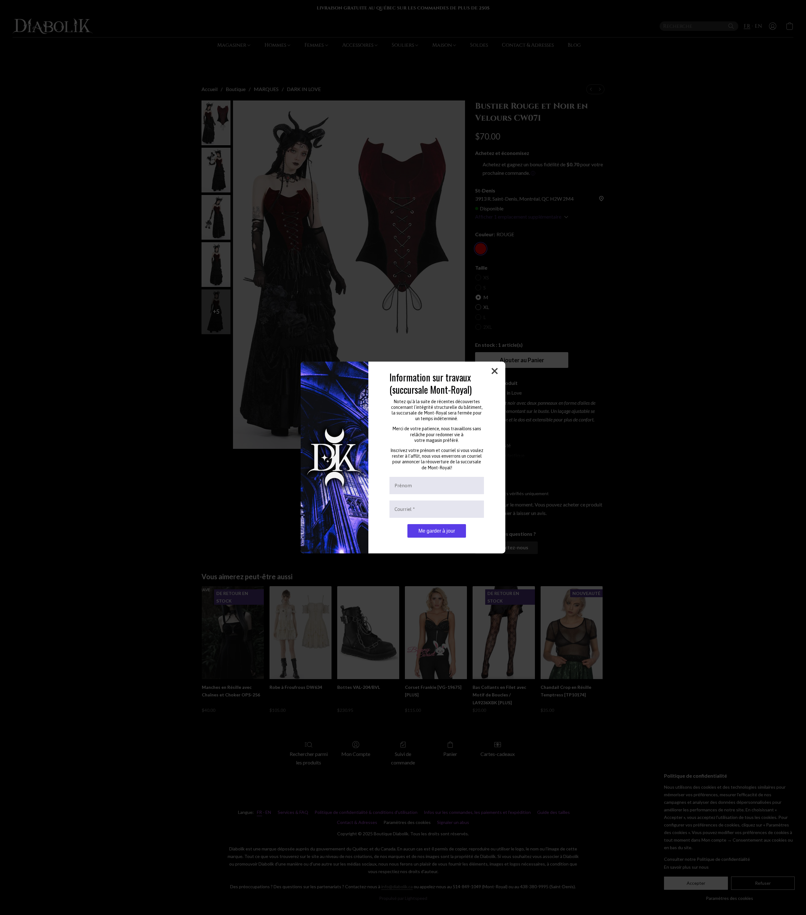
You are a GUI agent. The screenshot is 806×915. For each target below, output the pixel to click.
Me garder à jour (436, 531)
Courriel (404, 509)
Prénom (403, 485)
